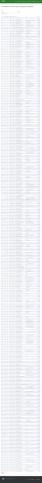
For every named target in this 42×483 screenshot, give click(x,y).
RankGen (3, 16)
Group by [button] (3, 9)
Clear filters (19, 11)
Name (17, 16)
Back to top (38, 479)
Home (29, 479)
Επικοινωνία (32, 479)
